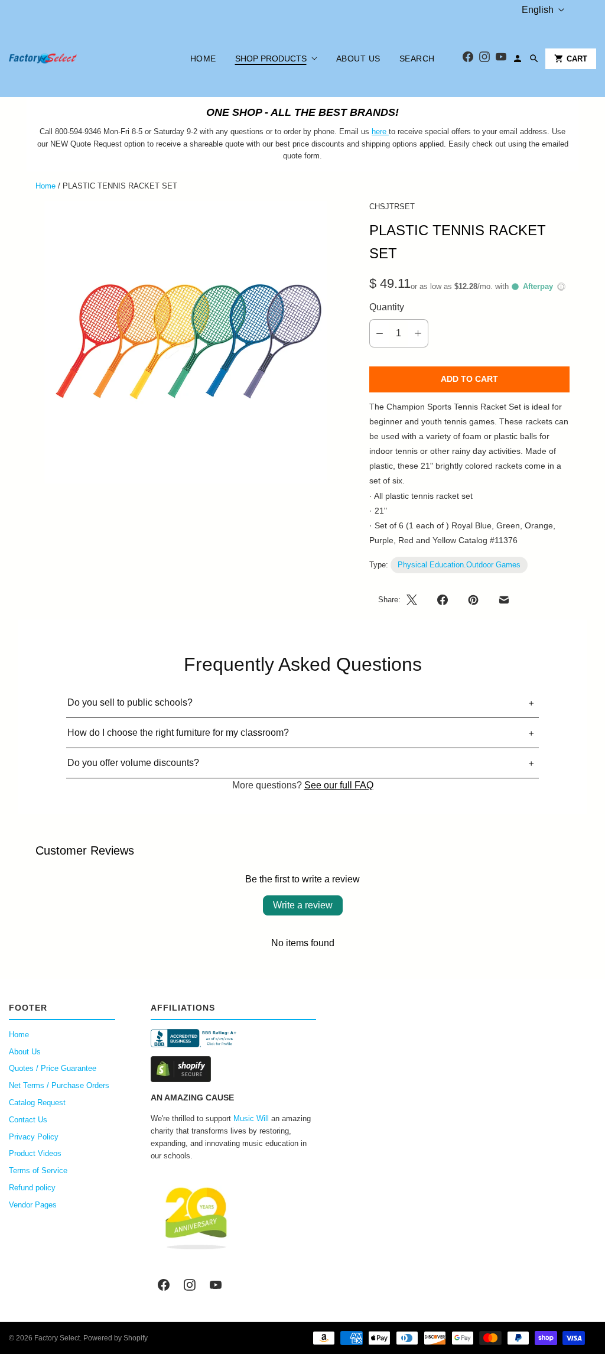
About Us (358, 58)
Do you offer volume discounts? (133, 763)
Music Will (251, 1118)
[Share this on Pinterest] (473, 599)
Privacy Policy (33, 1136)
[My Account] (517, 58)
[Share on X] (415, 599)
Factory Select (57, 1338)
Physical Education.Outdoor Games (459, 564)
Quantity (386, 307)
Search (417, 58)
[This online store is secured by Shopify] (233, 1069)
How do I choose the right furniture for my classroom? (178, 733)
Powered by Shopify (115, 1338)
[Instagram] (484, 58)
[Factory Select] (78, 58)
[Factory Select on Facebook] (164, 1285)
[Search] (534, 58)
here (379, 131)
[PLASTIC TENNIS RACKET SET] (185, 342)
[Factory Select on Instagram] (190, 1285)
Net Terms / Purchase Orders (59, 1085)
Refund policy (32, 1187)
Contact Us (28, 1119)
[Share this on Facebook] (442, 599)
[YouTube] (501, 58)
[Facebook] (468, 58)
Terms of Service (38, 1170)
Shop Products (271, 58)
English (538, 10)
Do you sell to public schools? (130, 702)
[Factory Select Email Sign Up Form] (387, 131)
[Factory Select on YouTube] (216, 1285)
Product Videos (35, 1153)
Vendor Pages (33, 1204)
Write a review (303, 905)
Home (203, 58)
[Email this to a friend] (504, 599)
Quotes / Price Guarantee (52, 1068)
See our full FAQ (338, 785)
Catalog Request (37, 1102)
